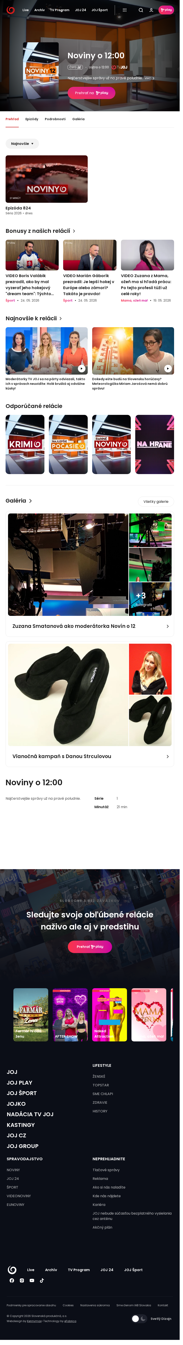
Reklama (100, 1178)
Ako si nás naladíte (109, 1187)
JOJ (12, 1072)
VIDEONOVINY (19, 1196)
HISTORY (100, 1111)
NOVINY (13, 1170)
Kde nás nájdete (107, 1196)
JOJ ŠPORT (22, 1093)
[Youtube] (32, 1280)
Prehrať (83, 946)
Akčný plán (102, 1227)
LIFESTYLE (102, 1065)
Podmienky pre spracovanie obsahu (31, 1305)
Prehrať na (84, 92)
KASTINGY (21, 1125)
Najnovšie (20, 143)
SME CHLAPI (103, 1093)
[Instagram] (22, 1280)
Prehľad (12, 119)
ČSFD (72, 67)
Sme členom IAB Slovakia (133, 1305)
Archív (39, 10)
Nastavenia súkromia (95, 1305)
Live (26, 10)
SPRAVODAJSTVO (25, 1159)
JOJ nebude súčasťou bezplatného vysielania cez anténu (132, 1216)
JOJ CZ (16, 1135)
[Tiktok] (42, 1280)
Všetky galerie (155, 501)
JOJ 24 (80, 10)
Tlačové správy (106, 1170)
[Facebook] (12, 1280)
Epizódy (31, 119)
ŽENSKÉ (99, 1076)
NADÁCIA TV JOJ (30, 1114)
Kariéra (99, 1204)
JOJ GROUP (22, 1146)
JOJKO (16, 1104)
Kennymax (34, 1321)
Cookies (68, 1305)
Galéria (78, 119)
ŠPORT (12, 1187)
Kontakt (163, 1305)
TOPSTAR (101, 1085)
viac (148, 78)
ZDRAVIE (100, 1102)
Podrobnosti (55, 119)
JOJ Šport (100, 10)
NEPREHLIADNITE (109, 1159)
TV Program (59, 10)
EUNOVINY (15, 1204)
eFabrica (70, 1321)
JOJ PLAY (19, 1083)
